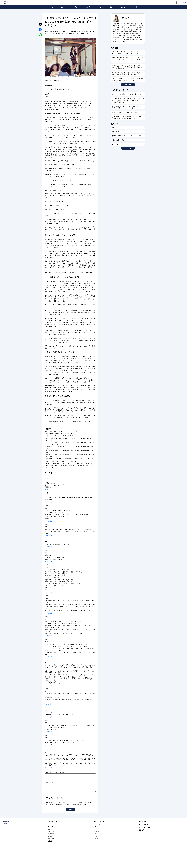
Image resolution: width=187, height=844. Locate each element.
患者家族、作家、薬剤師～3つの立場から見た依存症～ (127, 136)
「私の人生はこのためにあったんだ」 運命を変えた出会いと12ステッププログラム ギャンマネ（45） (127, 52)
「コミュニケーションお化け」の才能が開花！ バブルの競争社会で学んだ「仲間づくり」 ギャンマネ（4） (70, 443)
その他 (123, 7)
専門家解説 (51, 834)
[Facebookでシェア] (40, 29)
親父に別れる (115, 132)
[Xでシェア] (40, 24)
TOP (52, 7)
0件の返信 (48, 489)
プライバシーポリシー (145, 827)
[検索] (178, 2)
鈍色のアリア (115, 128)
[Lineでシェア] (40, 34)
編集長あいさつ (143, 824)
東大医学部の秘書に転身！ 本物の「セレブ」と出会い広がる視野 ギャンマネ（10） (70, 463)
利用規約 (141, 830)
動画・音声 (51, 838)
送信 (70, 809)
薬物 (76, 7)
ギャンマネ (48, 96)
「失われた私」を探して (119, 140)
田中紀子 (125, 18)
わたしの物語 (51, 831)
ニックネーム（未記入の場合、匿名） (55, 772)
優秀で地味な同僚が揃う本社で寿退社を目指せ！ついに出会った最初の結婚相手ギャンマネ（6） (70, 451)
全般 (111, 7)
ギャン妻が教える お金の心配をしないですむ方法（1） (61, 433)
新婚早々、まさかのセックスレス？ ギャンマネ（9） (61, 461)
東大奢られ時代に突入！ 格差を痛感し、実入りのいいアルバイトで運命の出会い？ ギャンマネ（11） (70, 466)
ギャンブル (88, 7)
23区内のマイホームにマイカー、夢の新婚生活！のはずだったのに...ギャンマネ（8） (70, 459)
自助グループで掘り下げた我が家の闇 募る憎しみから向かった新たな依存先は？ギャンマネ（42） (127, 73)
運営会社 (183, 2)
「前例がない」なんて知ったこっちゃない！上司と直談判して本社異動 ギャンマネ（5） (69, 447)
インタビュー (51, 824)
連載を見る (128, 84)
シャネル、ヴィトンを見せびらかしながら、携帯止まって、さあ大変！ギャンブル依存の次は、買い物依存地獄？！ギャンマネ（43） (127, 67)
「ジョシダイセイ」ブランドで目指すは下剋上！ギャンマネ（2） (64, 436)
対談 (49, 829)
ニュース (50, 827)
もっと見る (128, 148)
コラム (50, 836)
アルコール (64, 7)
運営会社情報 (143, 821)
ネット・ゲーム (99, 7)
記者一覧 (134, 7)
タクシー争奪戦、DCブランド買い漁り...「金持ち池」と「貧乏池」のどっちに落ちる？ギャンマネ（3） (70, 439)
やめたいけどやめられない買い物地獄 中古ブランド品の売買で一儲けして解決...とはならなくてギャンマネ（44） (127, 59)
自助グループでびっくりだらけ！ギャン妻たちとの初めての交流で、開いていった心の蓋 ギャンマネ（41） (127, 79)
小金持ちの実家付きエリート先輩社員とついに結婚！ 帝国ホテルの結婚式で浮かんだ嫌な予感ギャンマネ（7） (70, 455)
